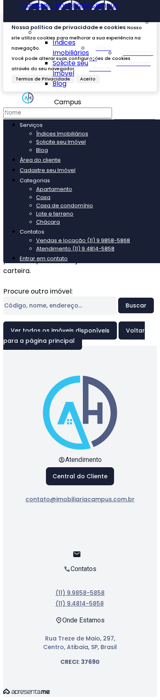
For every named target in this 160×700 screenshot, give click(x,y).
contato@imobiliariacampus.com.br (80, 499)
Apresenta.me (26, 691)
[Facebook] (80, 529)
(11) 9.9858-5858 (80, 593)
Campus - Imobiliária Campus (70, 5)
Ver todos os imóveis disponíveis (60, 330)
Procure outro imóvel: (38, 291)
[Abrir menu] (5, 110)
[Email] (80, 558)
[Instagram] (80, 543)
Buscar (136, 305)
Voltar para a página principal (74, 335)
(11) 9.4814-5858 (79, 603)
